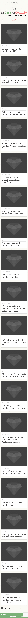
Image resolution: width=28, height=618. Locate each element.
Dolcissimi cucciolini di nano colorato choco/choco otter (14, 342)
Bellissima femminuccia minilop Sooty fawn (12, 276)
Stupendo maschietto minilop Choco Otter (11, 244)
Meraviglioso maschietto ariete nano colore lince (13, 212)
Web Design (21, 616)
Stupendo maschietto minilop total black (11, 50)
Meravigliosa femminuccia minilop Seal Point (14, 81)
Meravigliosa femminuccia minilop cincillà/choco (14, 535)
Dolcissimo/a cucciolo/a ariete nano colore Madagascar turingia (12, 439)
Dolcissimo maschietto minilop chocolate (12, 567)
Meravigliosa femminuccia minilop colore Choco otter (14, 375)
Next (16, 608)
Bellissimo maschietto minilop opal (12, 504)
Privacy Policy (13, 616)
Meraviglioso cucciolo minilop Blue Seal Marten (13, 472)
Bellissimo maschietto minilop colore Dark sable (13, 113)
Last (19, 608)
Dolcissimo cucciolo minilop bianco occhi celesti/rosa (11, 599)
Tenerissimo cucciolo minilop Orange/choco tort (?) (14, 145)
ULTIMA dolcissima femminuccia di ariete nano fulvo (11, 179)
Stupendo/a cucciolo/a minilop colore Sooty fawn (13, 407)
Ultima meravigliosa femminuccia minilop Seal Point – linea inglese (13, 308)
